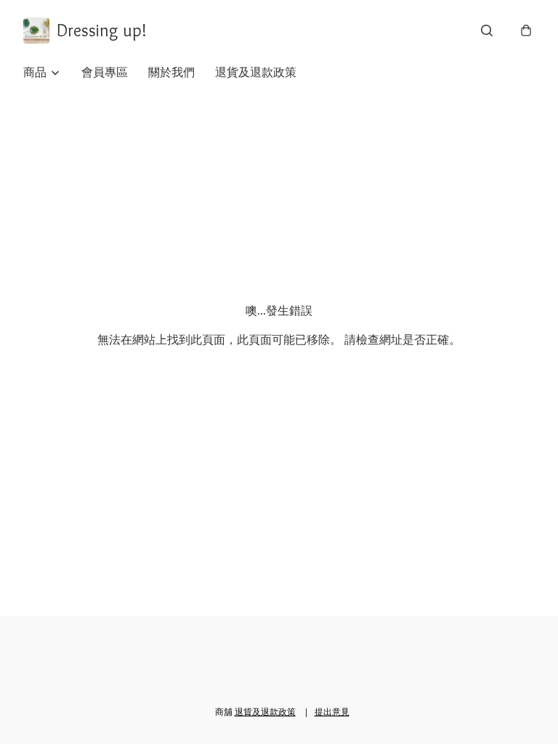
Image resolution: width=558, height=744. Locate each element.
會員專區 (104, 72)
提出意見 (332, 711)
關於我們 (171, 72)
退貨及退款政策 (255, 72)
